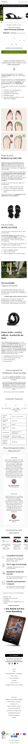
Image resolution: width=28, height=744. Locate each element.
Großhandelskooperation (14, 712)
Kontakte (14, 680)
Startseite (9, 25)
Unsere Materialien (14, 678)
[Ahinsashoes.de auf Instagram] (9, 663)
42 (24, 40)
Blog (14, 671)
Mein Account (14, 682)
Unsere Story (14, 675)
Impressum (14, 697)
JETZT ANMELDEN (14, 655)
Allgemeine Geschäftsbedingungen (14, 699)
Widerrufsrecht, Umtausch (14, 701)
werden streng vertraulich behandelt (14, 661)
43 (12, 44)
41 (20, 40)
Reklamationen (14, 704)
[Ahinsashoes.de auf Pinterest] (17, 663)
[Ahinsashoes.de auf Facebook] (12, 663)
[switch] (3, 737)
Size (13, 38)
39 (12, 40)
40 (16, 40)
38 (8, 40)
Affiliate (14, 717)
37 (4, 40)
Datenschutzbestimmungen (14, 706)
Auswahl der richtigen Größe (14, 710)
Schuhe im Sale (17, 25)
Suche (14, 669)
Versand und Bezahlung (14, 708)
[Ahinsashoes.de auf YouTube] (15, 663)
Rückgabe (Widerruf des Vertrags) (14, 684)
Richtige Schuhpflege (14, 715)
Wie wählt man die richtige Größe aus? (14, 47)
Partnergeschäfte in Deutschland (14, 673)
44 (16, 44)
